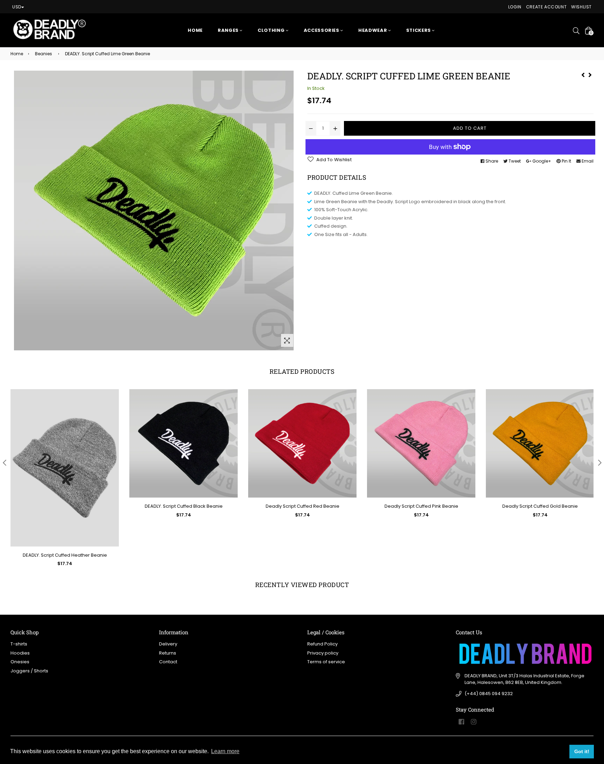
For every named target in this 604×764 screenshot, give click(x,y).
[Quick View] (111, 406)
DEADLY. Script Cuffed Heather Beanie (65, 555)
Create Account (546, 7)
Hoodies (20, 653)
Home (195, 30)
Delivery (168, 644)
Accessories (322, 30)
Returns (167, 653)
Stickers (419, 30)
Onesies (19, 661)
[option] (59, 483)
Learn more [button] (225, 751)
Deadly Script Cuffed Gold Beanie (540, 506)
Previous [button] (4, 462)
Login (515, 7)
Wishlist (581, 7)
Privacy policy (322, 653)
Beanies (43, 54)
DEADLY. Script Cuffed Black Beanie (184, 506)
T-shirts (18, 644)
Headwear (373, 30)
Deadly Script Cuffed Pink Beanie (421, 506)
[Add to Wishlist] (111, 420)
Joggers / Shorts (29, 670)
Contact (168, 661)
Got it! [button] (581, 751)
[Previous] (583, 74)
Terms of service (326, 661)
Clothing (272, 30)
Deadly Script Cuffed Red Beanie (302, 506)
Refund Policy (322, 644)
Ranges (229, 30)
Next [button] (599, 462)
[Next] (590, 74)
